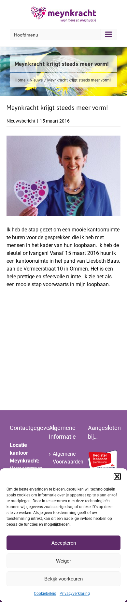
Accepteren (63, 543)
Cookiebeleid (45, 593)
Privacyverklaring (75, 593)
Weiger (63, 561)
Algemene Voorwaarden (64, 458)
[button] (117, 476)
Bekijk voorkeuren (63, 578)
